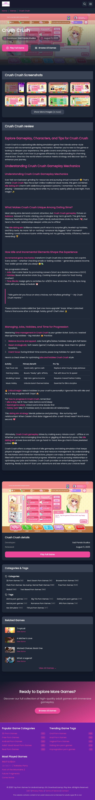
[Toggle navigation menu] (90, 3)
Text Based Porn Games (33, 589)
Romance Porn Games (43, 603)
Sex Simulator (14, 608)
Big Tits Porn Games (42, 599)
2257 (28, 791)
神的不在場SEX (8, 761)
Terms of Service (52, 791)
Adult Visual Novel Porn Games (17, 745)
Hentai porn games (16, 603)
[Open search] (84, 3)
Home (4, 11)
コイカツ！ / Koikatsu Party (15, 765)
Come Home (8, 777)
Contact (65, 791)
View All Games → (47, 668)
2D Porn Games (14, 580)
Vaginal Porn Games (59, 741)
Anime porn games (16, 599)
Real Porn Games (10, 749)
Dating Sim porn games (69, 599)
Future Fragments (11, 773)
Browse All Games (47, 47)
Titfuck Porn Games (37, 608)
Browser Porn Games (67, 580)
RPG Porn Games (68, 603)
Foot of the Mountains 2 (13, 769)
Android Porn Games (12, 741)
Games (13, 11)
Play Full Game (17, 47)
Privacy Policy (38, 791)
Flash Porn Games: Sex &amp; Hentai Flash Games (30, 585)
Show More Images (47, 111)
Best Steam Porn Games (39, 580)
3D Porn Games (9, 733)
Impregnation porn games (62, 749)
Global (11, 589)
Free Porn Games (68, 585)
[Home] (6, 3)
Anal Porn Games (57, 737)
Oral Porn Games (57, 733)
